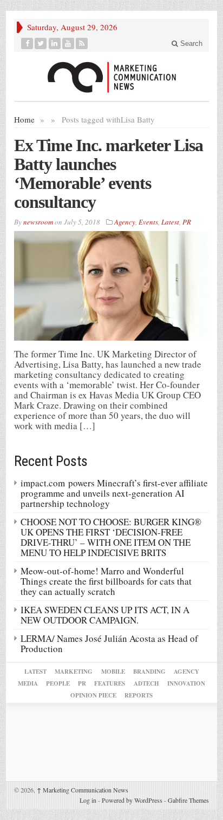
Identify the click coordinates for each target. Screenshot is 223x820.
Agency (124, 222)
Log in (88, 800)
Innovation (186, 683)
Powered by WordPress (132, 800)
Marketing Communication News (82, 789)
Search (190, 43)
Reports (138, 695)
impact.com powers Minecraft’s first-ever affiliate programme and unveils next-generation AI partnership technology (114, 493)
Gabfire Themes (188, 800)
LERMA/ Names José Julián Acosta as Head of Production (109, 643)
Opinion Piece (93, 695)
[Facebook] (27, 43)
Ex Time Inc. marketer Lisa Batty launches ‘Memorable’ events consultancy (108, 173)
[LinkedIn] (55, 43)
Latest (170, 222)
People (58, 683)
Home (24, 119)
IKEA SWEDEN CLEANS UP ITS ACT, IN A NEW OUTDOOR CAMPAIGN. (105, 615)
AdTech (146, 683)
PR (186, 222)
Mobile (113, 671)
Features (109, 683)
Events (148, 222)
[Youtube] (68, 43)
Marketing (74, 671)
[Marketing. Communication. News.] (111, 76)
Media (28, 683)
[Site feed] (82, 43)
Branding (149, 671)
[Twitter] (41, 43)
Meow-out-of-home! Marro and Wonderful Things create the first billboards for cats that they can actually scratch (106, 581)
